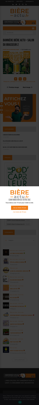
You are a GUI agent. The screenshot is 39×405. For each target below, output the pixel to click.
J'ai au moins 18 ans (19, 208)
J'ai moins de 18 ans (19, 212)
